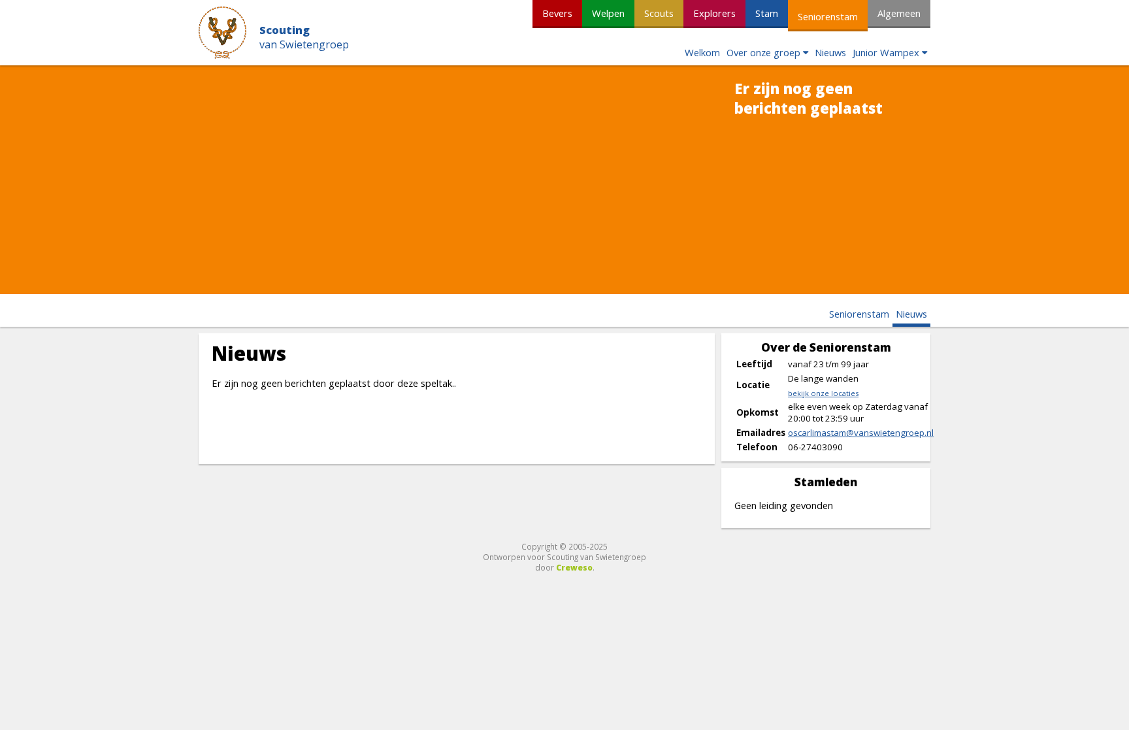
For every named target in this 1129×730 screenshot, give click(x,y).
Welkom (702, 52)
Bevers (557, 13)
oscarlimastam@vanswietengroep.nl (861, 433)
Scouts (659, 13)
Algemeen (899, 13)
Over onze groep (763, 52)
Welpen (608, 13)
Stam (766, 13)
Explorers (714, 13)
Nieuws (830, 52)
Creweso (574, 567)
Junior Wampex (886, 52)
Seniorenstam (828, 16)
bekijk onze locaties (823, 393)
